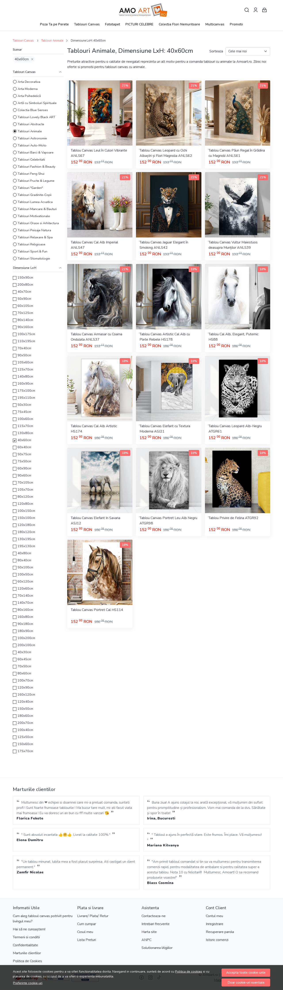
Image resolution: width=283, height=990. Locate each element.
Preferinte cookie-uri (27, 983)
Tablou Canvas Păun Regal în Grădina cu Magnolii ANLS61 (236, 153)
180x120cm (26, 532)
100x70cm (25, 680)
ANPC (146, 939)
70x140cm (25, 595)
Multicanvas (214, 24)
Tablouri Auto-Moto (32, 145)
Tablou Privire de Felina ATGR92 (233, 518)
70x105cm (25, 482)
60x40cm (24, 447)
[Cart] (264, 10)
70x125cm (25, 313)
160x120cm (26, 694)
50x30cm (24, 404)
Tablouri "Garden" (30, 188)
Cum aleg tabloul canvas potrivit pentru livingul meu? (43, 919)
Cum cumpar (86, 924)
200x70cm (25, 723)
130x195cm (26, 539)
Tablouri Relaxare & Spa (35, 237)
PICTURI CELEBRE (139, 24)
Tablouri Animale (52, 41)
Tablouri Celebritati (31, 159)
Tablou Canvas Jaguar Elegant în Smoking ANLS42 (164, 245)
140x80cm (25, 376)
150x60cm (25, 744)
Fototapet (112, 24)
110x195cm (26, 341)
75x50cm (24, 461)
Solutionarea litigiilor (157, 947)
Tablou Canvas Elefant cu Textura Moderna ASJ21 (165, 429)
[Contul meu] (255, 10)
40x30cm (24, 652)
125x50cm (25, 737)
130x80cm (25, 433)
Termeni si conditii (26, 937)
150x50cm (25, 708)
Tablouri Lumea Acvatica (35, 202)
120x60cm (25, 588)
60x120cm (25, 581)
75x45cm (24, 412)
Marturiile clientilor (27, 953)
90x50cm (24, 355)
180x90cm (25, 631)
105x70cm (25, 489)
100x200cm (26, 638)
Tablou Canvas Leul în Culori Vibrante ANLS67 (99, 153)
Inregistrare (214, 924)
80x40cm (24, 560)
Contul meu (214, 916)
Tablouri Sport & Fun (32, 251)
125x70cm (25, 369)
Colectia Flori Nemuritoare (179, 24)
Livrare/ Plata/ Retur (92, 916)
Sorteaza (216, 51)
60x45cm (24, 659)
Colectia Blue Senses (33, 110)
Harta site (149, 931)
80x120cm (25, 496)
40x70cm (24, 291)
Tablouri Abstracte (31, 124)
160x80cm (25, 616)
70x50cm (24, 666)
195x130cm (26, 546)
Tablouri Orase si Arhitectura (38, 223)
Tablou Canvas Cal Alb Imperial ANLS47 (94, 245)
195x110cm (26, 397)
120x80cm (25, 503)
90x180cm (25, 624)
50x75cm (24, 454)
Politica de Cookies (27, 961)
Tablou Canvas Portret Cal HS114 (97, 609)
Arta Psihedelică (29, 96)
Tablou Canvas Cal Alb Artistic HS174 (94, 429)
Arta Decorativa (29, 82)
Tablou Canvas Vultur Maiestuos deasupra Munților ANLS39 (233, 245)
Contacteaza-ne (154, 916)
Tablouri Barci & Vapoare (36, 152)
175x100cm (26, 390)
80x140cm (25, 320)
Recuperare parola (220, 931)
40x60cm (22, 59)
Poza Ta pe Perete (54, 24)
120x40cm (25, 701)
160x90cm (25, 383)
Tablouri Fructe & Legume (36, 180)
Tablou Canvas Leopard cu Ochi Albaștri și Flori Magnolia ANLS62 (166, 153)
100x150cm (26, 510)
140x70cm (25, 602)
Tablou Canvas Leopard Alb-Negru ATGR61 (235, 429)
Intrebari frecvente (156, 924)
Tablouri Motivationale (34, 216)
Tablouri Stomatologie (34, 258)
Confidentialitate (25, 945)
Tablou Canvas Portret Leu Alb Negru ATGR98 (168, 521)
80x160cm (25, 609)
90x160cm (25, 327)
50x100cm (25, 567)
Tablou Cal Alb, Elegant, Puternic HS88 (233, 337)
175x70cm (25, 751)
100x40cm (25, 730)
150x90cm (25, 277)
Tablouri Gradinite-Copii (35, 195)
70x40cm (24, 348)
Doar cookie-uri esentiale (246, 982)
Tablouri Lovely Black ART (36, 117)
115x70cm (25, 426)
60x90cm (24, 468)
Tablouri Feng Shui (31, 173)
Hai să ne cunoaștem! (29, 929)
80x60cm (24, 673)
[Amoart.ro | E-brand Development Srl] (141, 10)
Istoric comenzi (217, 939)
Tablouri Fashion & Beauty (36, 166)
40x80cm (24, 553)
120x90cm (25, 687)
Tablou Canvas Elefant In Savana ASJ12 (95, 521)
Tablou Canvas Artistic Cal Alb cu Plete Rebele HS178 (165, 337)
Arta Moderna (28, 89)
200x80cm (25, 284)
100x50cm (25, 574)
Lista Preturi (86, 939)
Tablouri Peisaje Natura (34, 230)
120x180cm (26, 525)
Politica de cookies (188, 971)
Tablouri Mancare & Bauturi (37, 209)
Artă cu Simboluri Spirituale (37, 103)
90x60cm (24, 475)
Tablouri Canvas (87, 24)
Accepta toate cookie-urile (246, 972)
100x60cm (25, 419)
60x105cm (25, 305)
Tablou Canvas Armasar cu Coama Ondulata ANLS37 (96, 337)
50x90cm (24, 298)
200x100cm (26, 645)
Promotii (236, 24)
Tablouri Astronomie (32, 138)
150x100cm (26, 518)
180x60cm (25, 715)
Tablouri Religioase (31, 244)
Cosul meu (85, 931)
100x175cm (26, 334)
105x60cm (25, 362)
